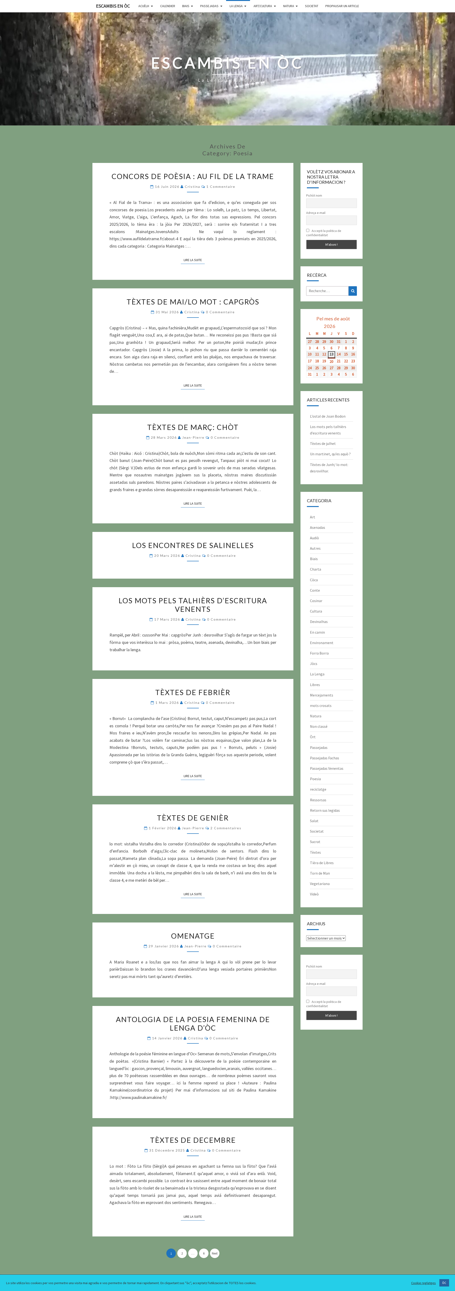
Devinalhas (319, 621)
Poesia (315, 778)
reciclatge (318, 789)
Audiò (314, 537)
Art (312, 517)
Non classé (319, 726)
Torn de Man (320, 873)
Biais (185, 6)
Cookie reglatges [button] (423, 1283)
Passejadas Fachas (324, 758)
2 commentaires (225, 828)
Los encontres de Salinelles (193, 545)
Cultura (316, 611)
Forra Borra (319, 653)
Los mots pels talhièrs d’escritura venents (192, 604)
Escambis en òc (113, 6)
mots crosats (321, 705)
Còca (314, 579)
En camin (317, 632)
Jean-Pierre (193, 437)
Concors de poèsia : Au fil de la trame (193, 176)
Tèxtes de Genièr (193, 817)
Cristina (192, 186)
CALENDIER (167, 6)
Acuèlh (143, 6)
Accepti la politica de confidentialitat (323, 233)
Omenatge (193, 935)
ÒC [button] (444, 1283)
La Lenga (236, 6)
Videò (314, 894)
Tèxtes (315, 852)
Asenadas (317, 527)
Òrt (313, 736)
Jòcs (313, 663)
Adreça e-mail (315, 213)
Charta (315, 569)
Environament (321, 642)
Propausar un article (342, 6)
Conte (315, 590)
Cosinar (316, 600)
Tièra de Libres (322, 862)
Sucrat (315, 841)
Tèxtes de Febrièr (192, 692)
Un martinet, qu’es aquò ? (330, 454)
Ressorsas (318, 800)
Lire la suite (194, 260)
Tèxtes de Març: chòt (193, 427)
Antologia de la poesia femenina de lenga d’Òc (193, 1023)
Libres (315, 684)
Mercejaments (321, 695)
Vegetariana (320, 883)
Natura (288, 6)
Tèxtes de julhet (323, 443)
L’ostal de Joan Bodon (328, 416)
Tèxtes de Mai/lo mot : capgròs (193, 301)
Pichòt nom (314, 195)
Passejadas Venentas (326, 768)
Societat (311, 6)
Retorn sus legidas (325, 810)
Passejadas (209, 6)
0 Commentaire (220, 312)
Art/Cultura (263, 6)
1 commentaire (220, 186)
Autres (315, 548)
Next (215, 1253)
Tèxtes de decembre (193, 1140)
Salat (314, 820)
